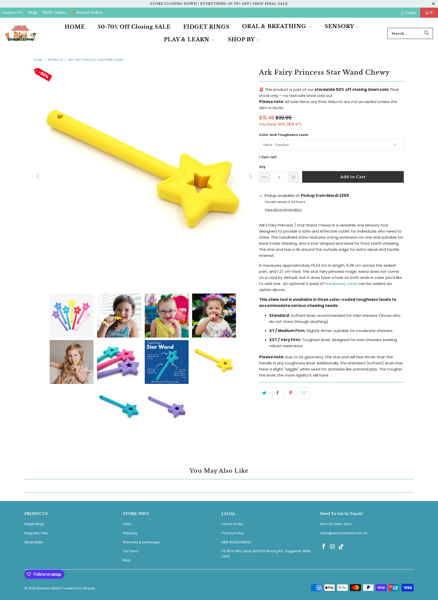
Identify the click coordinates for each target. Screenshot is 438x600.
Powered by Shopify (78, 588)
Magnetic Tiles (36, 533)
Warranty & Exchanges (141, 542)
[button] (277, 26)
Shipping (130, 533)
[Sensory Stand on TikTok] (341, 547)
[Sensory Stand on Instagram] (332, 547)
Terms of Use (232, 524)
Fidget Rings (34, 524)
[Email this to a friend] (304, 393)
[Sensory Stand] (21, 33)
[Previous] (38, 176)
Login (411, 12)
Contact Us (13, 12)
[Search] (426, 33)
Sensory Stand (49, 588)
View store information (283, 210)
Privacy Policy (233, 533)
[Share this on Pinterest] (290, 393)
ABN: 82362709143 (236, 542)
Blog (126, 560)
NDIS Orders (54, 12)
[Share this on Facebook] (277, 393)
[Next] (250, 176)
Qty (262, 166)
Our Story (130, 551)
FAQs (33, 12)
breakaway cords (341, 283)
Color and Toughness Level (283, 134)
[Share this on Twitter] (264, 393)
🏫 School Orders (87, 12)
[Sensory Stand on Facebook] (324, 547)
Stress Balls (33, 542)
